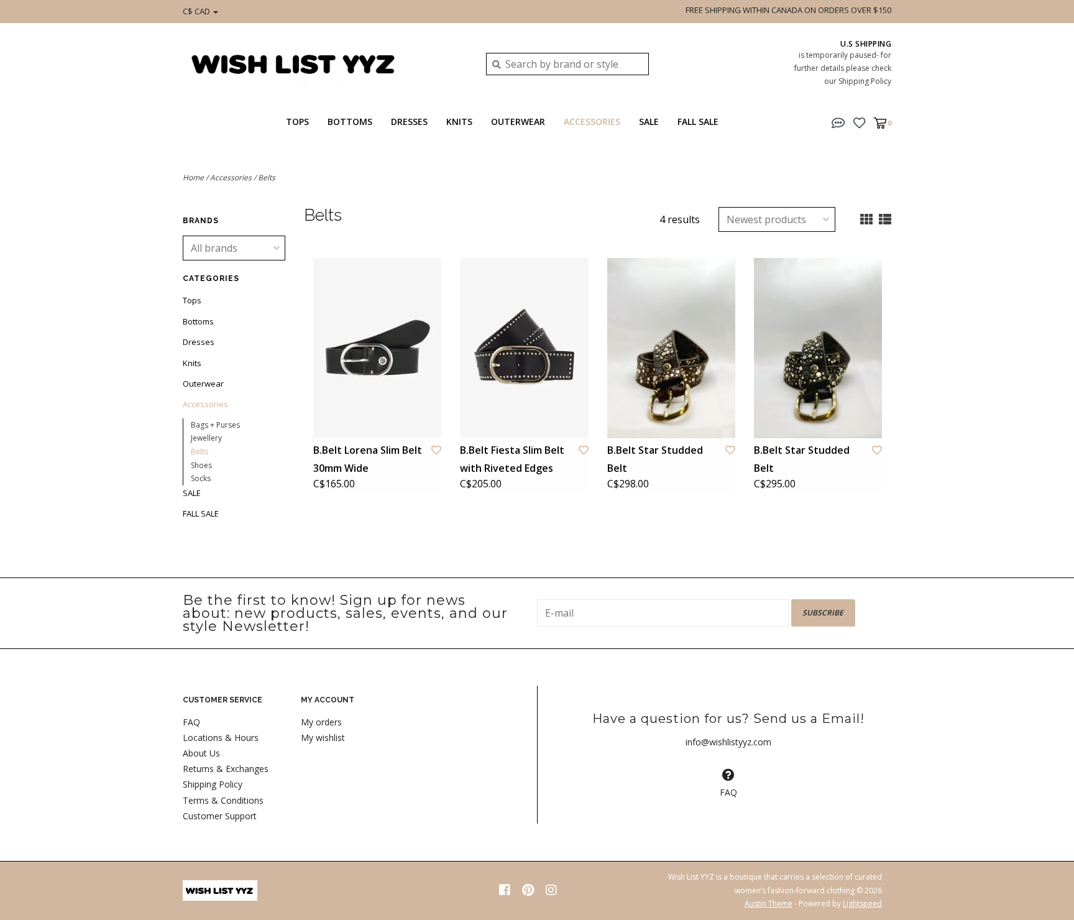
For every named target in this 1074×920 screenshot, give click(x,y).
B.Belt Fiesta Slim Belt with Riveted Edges (512, 459)
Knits (459, 121)
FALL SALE (697, 121)
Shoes (201, 465)
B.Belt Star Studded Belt (655, 459)
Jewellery (206, 438)
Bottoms (350, 121)
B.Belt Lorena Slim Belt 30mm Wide (367, 459)
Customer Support (220, 816)
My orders (321, 722)
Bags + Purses (215, 425)
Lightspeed (862, 903)
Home (193, 177)
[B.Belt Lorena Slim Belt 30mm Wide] (377, 348)
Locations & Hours (221, 737)
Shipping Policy (212, 784)
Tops (297, 121)
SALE (649, 121)
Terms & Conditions (223, 800)
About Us (201, 753)
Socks (201, 478)
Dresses (409, 121)
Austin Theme (768, 903)
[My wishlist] (859, 122)
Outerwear (518, 121)
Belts (266, 177)
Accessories (592, 121)
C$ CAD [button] (197, 11)
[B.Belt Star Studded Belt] (671, 348)
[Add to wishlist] (436, 450)
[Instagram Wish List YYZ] (551, 890)
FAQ (191, 722)
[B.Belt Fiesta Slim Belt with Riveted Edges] (524, 348)
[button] (838, 122)
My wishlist (323, 737)
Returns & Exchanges (225, 769)
